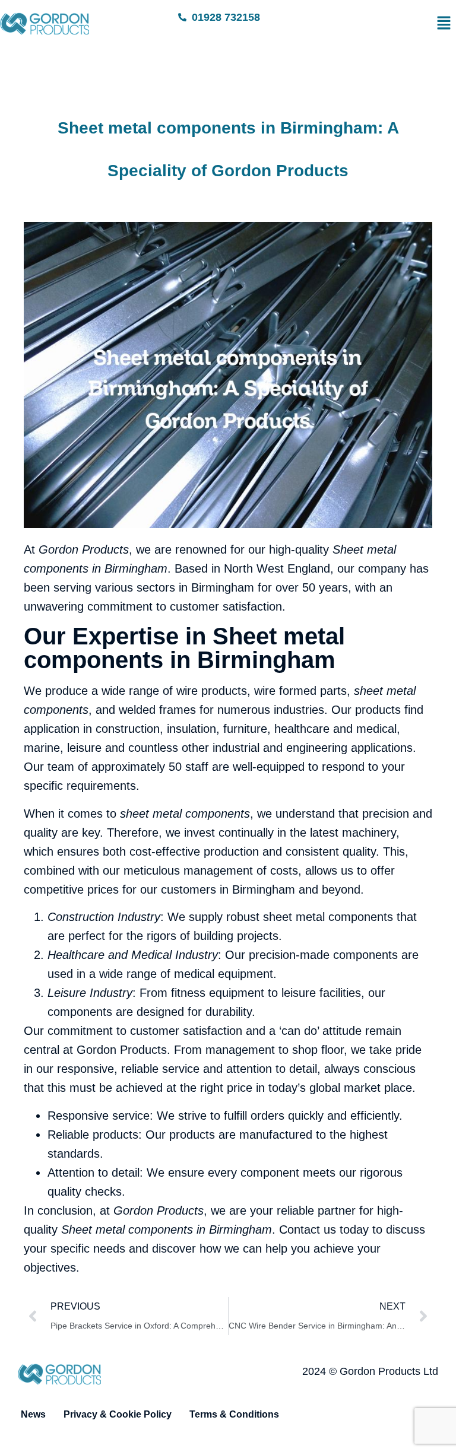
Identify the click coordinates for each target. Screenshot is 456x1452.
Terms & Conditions (234, 1414)
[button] (380, 24)
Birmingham (135, 568)
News (33, 1414)
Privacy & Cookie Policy (118, 1414)
